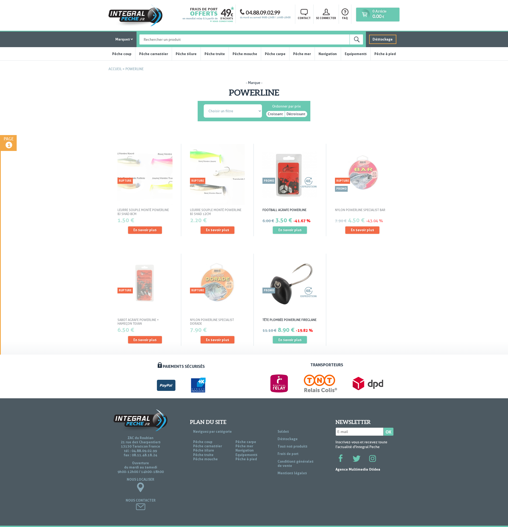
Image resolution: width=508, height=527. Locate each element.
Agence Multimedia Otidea (357, 469)
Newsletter (353, 422)
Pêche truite (215, 54)
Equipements (356, 54)
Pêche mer (302, 54)
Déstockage (383, 39)
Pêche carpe (275, 54)
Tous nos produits (292, 446)
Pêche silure (186, 54)
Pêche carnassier (153, 54)
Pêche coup (121, 54)
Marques (122, 39)
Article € (379, 14)
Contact (304, 18)
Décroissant (296, 114)
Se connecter (326, 18)
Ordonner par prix (286, 105)
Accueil (115, 69)
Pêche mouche (245, 54)
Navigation (328, 54)
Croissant (275, 114)
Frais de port (288, 454)
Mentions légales (292, 473)
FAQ (345, 18)
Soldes (283, 431)
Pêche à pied (385, 54)
